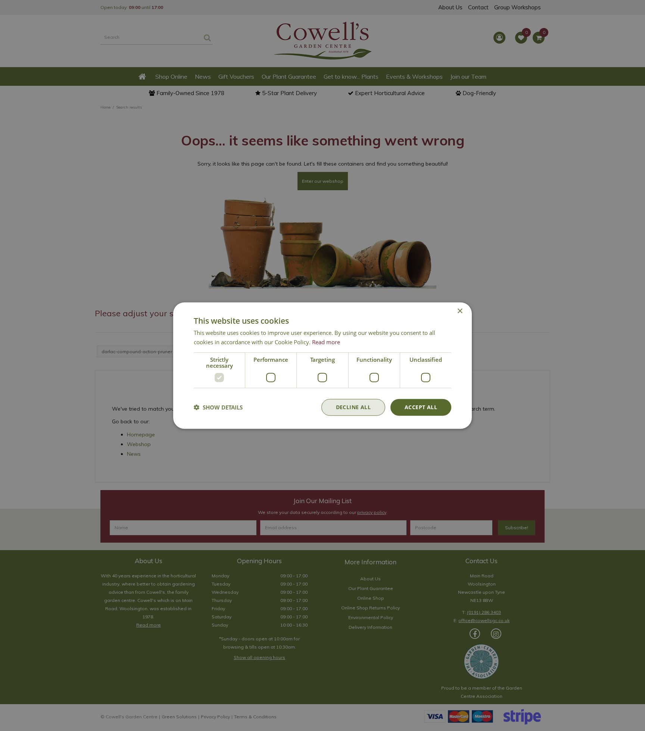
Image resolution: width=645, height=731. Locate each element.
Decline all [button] (353, 407)
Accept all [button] (421, 407)
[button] (218, 407)
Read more (326, 342)
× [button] (459, 311)
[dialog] (322, 365)
